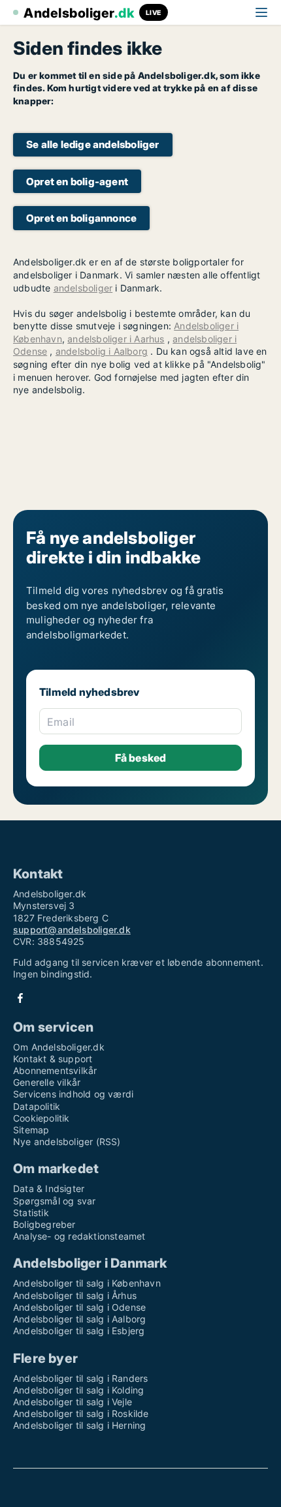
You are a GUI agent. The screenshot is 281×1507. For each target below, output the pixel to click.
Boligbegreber (44, 1224)
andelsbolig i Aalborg (102, 351)
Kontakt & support (52, 1058)
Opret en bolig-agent (77, 181)
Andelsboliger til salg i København (87, 1283)
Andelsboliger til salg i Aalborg (79, 1318)
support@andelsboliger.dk (72, 929)
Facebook (20, 998)
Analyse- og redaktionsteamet (79, 1236)
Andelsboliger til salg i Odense (79, 1307)
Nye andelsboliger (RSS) (67, 1141)
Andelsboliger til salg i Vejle (72, 1401)
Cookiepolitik (41, 1118)
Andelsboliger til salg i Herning (79, 1425)
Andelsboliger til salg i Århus (75, 1295)
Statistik (31, 1212)
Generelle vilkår (46, 1082)
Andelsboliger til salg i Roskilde (81, 1413)
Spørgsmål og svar (54, 1200)
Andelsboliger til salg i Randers (80, 1378)
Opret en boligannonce (81, 218)
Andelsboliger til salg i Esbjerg (78, 1330)
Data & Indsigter (48, 1188)
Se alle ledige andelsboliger (92, 144)
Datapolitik (36, 1106)
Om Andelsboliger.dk (59, 1046)
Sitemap (31, 1129)
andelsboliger (83, 287)
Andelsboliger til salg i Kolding (78, 1389)
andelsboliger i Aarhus (115, 338)
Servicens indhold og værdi (73, 1093)
